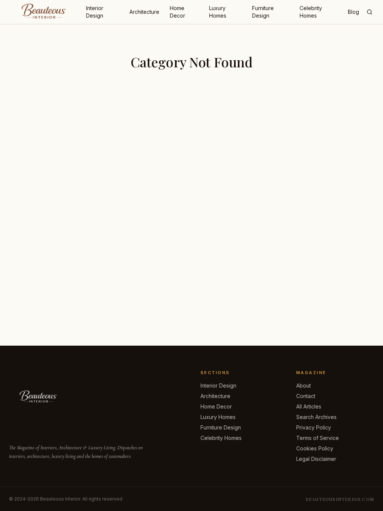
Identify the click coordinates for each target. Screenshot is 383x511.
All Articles (308, 406)
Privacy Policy (313, 427)
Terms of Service (317, 438)
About (303, 385)
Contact (305, 396)
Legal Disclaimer (316, 459)
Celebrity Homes (311, 12)
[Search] (369, 11)
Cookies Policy (314, 448)
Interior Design (94, 12)
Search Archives (316, 417)
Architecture (144, 12)
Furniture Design (263, 12)
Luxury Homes (217, 12)
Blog (353, 12)
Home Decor (177, 12)
